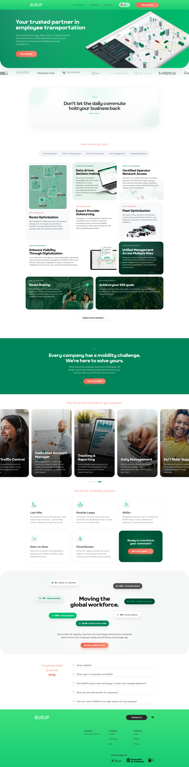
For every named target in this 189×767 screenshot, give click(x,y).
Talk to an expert (94, 381)
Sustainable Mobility (138, 154)
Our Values (113, 739)
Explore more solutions (93, 318)
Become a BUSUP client (94, 645)
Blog (110, 744)
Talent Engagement (117, 154)
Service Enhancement (95, 154)
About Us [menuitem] (107, 5)
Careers (112, 734)
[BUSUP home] (36, 4)
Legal (136, 734)
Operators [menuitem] (94, 5)
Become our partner (92, 734)
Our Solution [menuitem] (78, 5)
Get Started (26, 54)
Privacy (136, 744)
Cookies (137, 739)
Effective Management (71, 154)
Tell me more (147, 5)
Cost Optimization (49, 154)
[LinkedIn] (152, 717)
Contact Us (137, 717)
